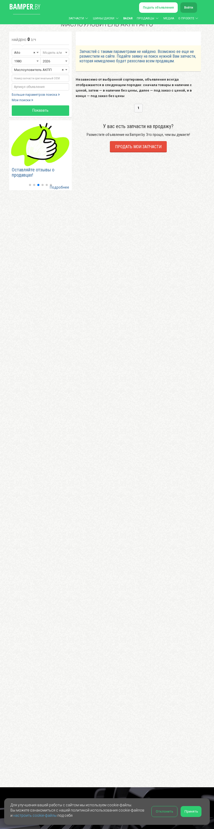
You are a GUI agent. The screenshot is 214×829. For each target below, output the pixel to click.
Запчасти (76, 18)
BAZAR (128, 18)
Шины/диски (103, 18)
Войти (188, 7)
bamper (24, 6)
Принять (191, 811)
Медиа (168, 18)
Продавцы (145, 18)
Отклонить (164, 811)
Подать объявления (158, 7)
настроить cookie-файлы (35, 815)
